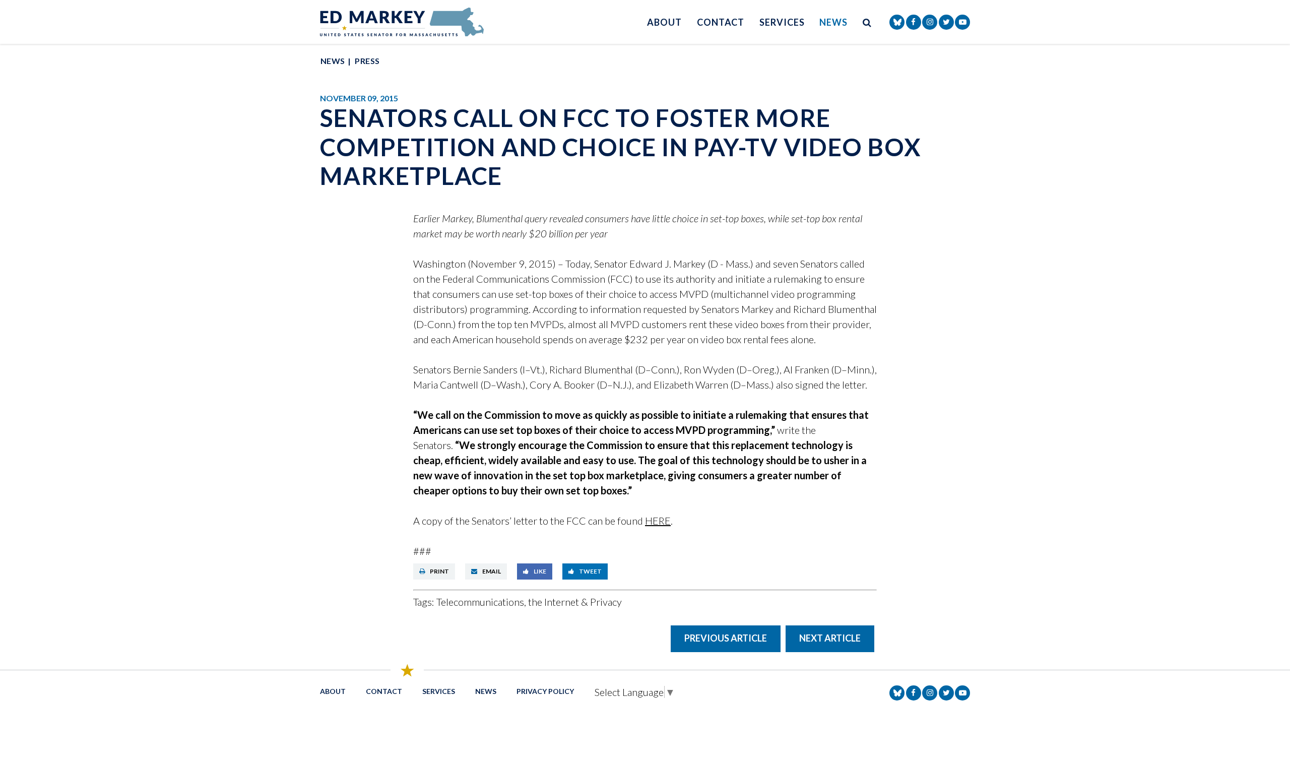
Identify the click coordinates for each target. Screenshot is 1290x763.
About (664, 22)
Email (491, 571)
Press (367, 61)
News (833, 22)
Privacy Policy (545, 691)
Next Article (830, 638)
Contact (720, 22)
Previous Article (725, 638)
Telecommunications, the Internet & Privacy (529, 602)
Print (439, 571)
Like (540, 571)
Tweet (590, 571)
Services (781, 22)
